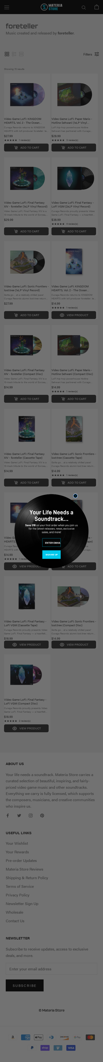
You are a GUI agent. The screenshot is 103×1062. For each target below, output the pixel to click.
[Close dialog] (75, 495)
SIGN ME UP (51, 554)
